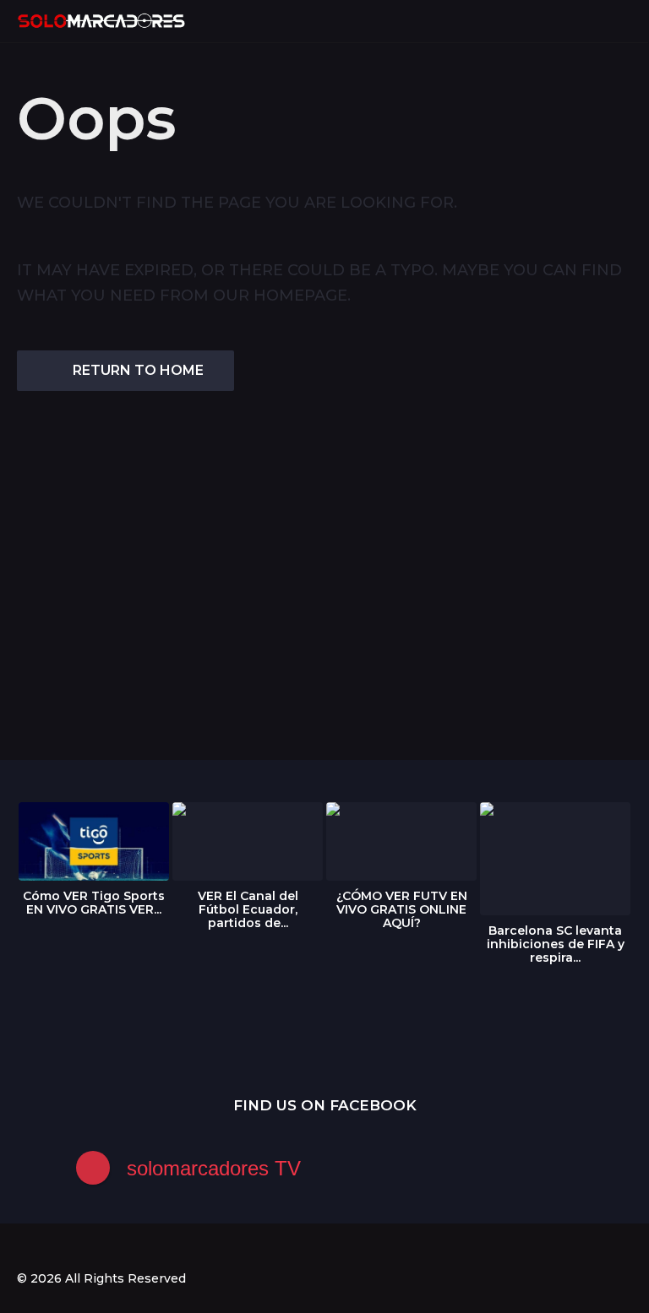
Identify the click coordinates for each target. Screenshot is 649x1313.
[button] (592, 21)
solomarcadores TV (214, 1168)
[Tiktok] (127, 1248)
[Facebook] (23, 1248)
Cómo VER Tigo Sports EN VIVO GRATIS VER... (94, 902)
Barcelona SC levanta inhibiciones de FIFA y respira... (555, 944)
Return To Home (138, 370)
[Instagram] (58, 1248)
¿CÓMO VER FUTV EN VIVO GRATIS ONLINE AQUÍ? (401, 909)
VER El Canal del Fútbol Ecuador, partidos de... (248, 909)
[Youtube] (93, 1248)
